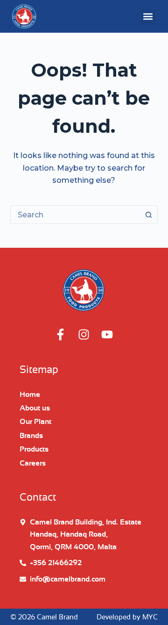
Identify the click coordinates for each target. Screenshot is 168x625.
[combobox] (75, 214)
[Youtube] (107, 334)
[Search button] (148, 214)
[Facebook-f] (60, 334)
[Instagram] (84, 334)
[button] (148, 16)
